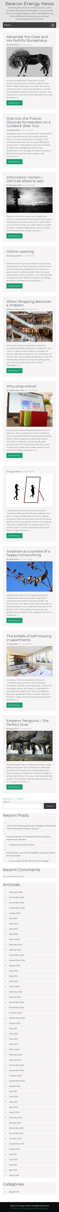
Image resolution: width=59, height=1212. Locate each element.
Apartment (14, 1192)
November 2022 (16, 1070)
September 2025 (17, 908)
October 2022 (15, 1075)
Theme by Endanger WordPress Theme (29, 1208)
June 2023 (13, 1034)
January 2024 (15, 997)
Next (21, 799)
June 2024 (13, 971)
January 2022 (15, 1123)
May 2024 (13, 976)
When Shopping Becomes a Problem (28, 303)
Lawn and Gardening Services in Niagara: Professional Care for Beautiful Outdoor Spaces (31, 827)
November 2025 (16, 902)
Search (6, 801)
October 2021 (15, 1138)
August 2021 (14, 1149)
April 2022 (13, 1107)
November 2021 (16, 1133)
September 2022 (17, 1081)
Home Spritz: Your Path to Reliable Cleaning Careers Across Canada (30, 854)
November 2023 (16, 1007)
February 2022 (15, 1117)
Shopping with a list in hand (21, 845)
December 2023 (16, 1002)
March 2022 (14, 1112)
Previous (7, 799)
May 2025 (13, 929)
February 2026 (15, 892)
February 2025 (15, 944)
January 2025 (15, 950)
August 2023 (14, 1023)
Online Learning (20, 251)
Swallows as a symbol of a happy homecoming (28, 553)
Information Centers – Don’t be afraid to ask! (25, 179)
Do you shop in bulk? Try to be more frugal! (29, 861)
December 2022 (16, 1065)
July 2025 (13, 918)
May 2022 (13, 1102)
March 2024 (14, 986)
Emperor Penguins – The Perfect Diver (27, 722)
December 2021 (16, 1128)
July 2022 (13, 1091)
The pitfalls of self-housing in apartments (29, 638)
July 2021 (13, 1154)
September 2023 (17, 1018)
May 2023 (13, 1039)
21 (18, 799)
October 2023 (15, 1013)
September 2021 (16, 1144)
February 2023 (15, 1054)
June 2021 (13, 1159)
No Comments (25, 44)
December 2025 (16, 897)
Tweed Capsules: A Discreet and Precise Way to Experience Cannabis (28, 838)
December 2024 (16, 955)
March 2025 (14, 939)
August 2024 (14, 965)
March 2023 (14, 1049)
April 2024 (13, 981)
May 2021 (13, 1165)
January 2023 (15, 1060)
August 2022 (14, 1086)
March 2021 (14, 1175)
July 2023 (13, 1028)
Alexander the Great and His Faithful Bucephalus (27, 39)
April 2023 (13, 1044)
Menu (7, 25)
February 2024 (15, 992)
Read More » (14, 103)
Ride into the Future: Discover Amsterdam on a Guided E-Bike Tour (28, 122)
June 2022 (13, 1096)
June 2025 (13, 923)
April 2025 (13, 934)
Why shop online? (21, 386)
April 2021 (13, 1170)
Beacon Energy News (29, 3)
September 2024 (17, 960)
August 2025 (14, 913)
